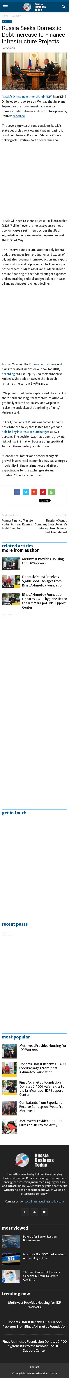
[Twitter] (44, 1212)
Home (5, 15)
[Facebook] (25, 1212)
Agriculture (8, 586)
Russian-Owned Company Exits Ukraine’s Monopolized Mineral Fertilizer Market (51, 526)
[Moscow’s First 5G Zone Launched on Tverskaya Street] (11, 1259)
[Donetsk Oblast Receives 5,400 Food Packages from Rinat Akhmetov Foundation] (11, 581)
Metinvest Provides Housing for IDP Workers (43, 561)
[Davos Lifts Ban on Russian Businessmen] (11, 1241)
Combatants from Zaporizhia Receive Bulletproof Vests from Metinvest (42, 1107)
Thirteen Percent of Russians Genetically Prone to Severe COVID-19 (41, 1276)
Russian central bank (42, 364)
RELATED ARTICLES (17, 546)
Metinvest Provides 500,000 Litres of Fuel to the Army (40, 1123)
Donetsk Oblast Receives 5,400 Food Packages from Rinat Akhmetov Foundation (42, 581)
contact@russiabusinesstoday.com (42, 1201)
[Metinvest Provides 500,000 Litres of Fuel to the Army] (9, 1126)
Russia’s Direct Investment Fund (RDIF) (27, 97)
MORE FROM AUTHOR (20, 550)
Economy (16, 15)
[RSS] (34, 1212)
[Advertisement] (34, 182)
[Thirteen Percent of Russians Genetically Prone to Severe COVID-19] (11, 1276)
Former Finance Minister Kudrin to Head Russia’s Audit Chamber (18, 524)
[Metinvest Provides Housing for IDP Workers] (11, 563)
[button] (64, 7)
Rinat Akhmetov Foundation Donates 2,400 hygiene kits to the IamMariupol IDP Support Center (44, 601)
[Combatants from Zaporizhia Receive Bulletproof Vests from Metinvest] (9, 1108)
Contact (34, 1367)
